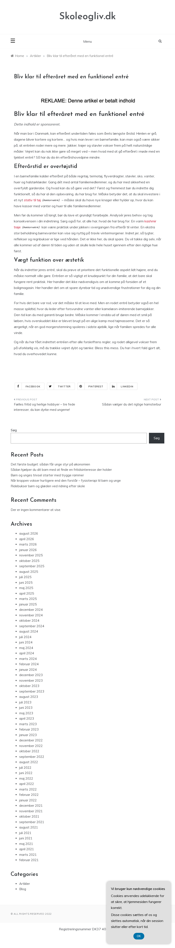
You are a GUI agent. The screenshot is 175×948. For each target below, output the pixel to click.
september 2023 (31, 691)
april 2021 (26, 849)
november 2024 (31, 615)
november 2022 (31, 746)
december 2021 (31, 806)
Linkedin (127, 386)
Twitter (64, 386)
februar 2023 (29, 729)
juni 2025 (25, 582)
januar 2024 (28, 670)
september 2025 (31, 566)
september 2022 (31, 757)
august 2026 (28, 533)
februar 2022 (29, 795)
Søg (14, 430)
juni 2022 (25, 773)
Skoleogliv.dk (87, 17)
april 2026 (26, 539)
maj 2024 (26, 648)
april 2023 (26, 718)
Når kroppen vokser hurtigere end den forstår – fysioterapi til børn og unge (66, 480)
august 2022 (28, 762)
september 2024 (31, 626)
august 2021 (28, 827)
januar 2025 (28, 604)
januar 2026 (28, 550)
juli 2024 (25, 637)
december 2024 (31, 610)
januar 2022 (28, 800)
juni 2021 (25, 838)
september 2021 (31, 822)
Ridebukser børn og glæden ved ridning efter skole (48, 486)
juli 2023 (25, 702)
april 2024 (26, 653)
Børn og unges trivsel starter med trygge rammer (47, 475)
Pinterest (96, 386)
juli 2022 (25, 768)
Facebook (33, 386)
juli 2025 (25, 577)
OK (139, 936)
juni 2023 (25, 708)
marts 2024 (28, 659)
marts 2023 (28, 724)
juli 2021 (25, 833)
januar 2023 (28, 735)
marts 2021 (28, 855)
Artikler (24, 884)
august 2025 (28, 572)
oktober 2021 (29, 816)
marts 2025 (28, 599)
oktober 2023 (29, 686)
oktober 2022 (29, 751)
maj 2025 (26, 588)
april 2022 (26, 784)
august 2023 (28, 697)
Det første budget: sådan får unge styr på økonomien (50, 464)
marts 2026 (28, 544)
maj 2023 (26, 713)
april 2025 (26, 593)
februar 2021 (29, 860)
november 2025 (31, 555)
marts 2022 (28, 789)
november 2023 (31, 680)
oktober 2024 (29, 620)
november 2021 (31, 811)
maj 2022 (26, 778)
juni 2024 (25, 642)
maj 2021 (26, 844)
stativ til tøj (32, 200)
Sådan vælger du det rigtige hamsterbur (131, 404)
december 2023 (31, 675)
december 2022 (31, 740)
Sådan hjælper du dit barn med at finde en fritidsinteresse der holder (61, 470)
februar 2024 (29, 664)
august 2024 (28, 631)
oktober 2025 (29, 561)
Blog (22, 889)
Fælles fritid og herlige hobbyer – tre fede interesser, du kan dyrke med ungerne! (44, 407)
